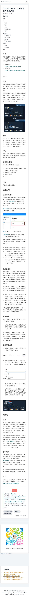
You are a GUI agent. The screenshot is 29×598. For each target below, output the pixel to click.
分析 (6, 27)
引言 (4, 18)
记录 (7, 208)
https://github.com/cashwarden (15, 70)
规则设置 (11, 201)
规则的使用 (7, 37)
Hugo (11, 593)
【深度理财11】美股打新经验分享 (12, 579)
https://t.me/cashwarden (11, 483)
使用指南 (5, 33)
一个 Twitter (10, 441)
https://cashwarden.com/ (13, 66)
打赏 (14, 490)
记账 (6, 23)
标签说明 (7, 39)
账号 (6, 25)
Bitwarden (6, 460)
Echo (25, 593)
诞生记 (4, 43)
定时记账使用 (8, 41)
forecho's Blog (5, 1)
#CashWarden (8, 511)
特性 (4, 21)
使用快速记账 (8, 35)
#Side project (7, 513)
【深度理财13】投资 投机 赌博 (11, 576)
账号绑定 (6, 234)
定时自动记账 (8, 29)
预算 (6, 31)
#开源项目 (17, 511)
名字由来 (7, 47)
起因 (6, 45)
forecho (13, 494)
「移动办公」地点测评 (9, 574)
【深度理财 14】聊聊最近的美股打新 (13, 572)
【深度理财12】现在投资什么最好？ (13, 578)
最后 (4, 49)
